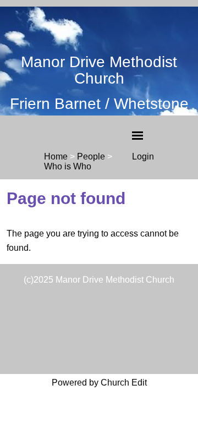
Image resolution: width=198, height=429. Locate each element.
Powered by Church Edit (99, 382)
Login (143, 156)
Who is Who (67, 166)
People (91, 156)
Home (56, 156)
